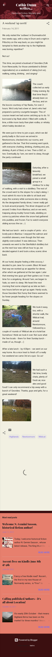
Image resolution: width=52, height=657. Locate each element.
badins (32, 646)
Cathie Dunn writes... (26, 6)
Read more (44, 552)
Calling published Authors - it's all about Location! (21, 600)
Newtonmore (28, 436)
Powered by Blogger (28, 640)
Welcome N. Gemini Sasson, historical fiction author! (19, 525)
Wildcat (42, 436)
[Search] (48, 5)
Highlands (14, 436)
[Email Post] (10, 431)
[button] (48, 24)
